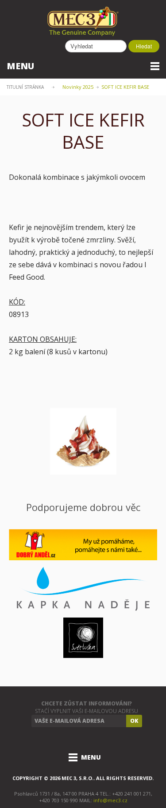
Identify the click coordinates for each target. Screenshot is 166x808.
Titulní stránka (25, 87)
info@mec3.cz (110, 800)
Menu (20, 66)
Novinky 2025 (77, 86)
